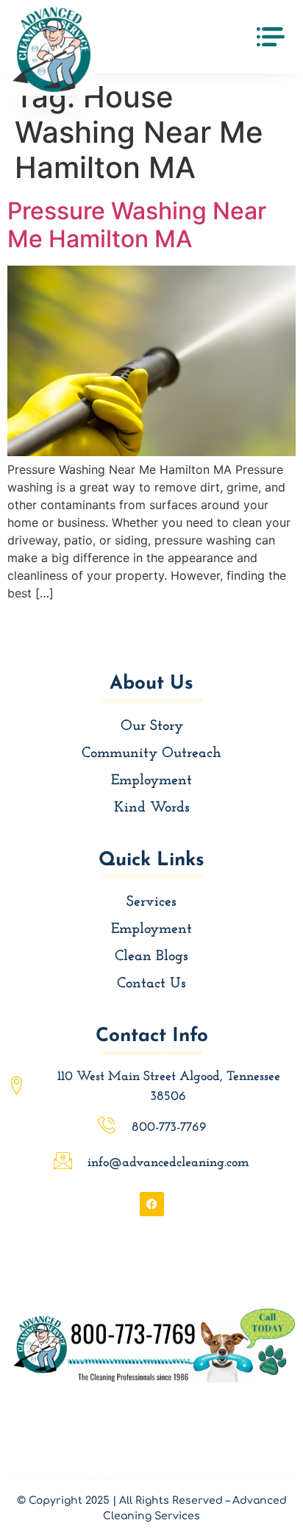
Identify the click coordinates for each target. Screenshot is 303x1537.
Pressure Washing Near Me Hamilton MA (136, 224)
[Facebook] (152, 1204)
